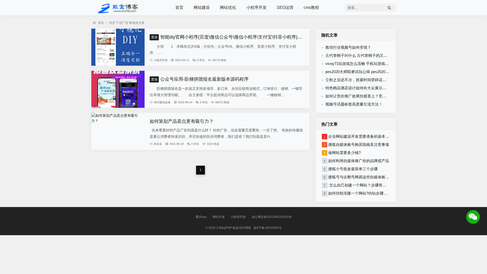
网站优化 (228, 7)
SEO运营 (285, 7)
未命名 (158, 143)
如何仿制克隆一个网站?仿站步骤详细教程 (363, 193)
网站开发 (219, 217)
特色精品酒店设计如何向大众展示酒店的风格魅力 (367, 88)
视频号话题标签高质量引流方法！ (353, 104)
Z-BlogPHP (224, 228)
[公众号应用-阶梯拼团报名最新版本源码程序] (118, 107)
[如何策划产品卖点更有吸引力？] (118, 121)
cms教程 (311, 7)
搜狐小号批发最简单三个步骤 (353, 169)
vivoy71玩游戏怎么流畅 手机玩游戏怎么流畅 (362, 63)
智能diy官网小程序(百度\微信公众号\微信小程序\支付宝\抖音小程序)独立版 (231, 37)
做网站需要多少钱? (344, 152)
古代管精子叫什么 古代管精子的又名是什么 (362, 55)
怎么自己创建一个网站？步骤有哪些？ (361, 185)
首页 (179, 7)
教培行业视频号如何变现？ (348, 47)
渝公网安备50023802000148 (272, 217)
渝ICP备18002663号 (267, 228)
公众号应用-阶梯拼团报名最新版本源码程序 (200, 79)
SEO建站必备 (162, 102)
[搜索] (389, 7)
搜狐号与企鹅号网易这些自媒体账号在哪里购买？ (370, 177)
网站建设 (202, 7)
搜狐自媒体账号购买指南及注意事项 (358, 144)
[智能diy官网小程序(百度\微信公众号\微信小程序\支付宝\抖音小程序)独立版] (118, 64)
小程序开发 (256, 7)
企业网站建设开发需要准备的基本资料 (360, 136)
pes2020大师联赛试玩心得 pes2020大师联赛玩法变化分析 (374, 72)
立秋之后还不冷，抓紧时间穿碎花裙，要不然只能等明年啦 (374, 80)
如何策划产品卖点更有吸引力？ (182, 121)
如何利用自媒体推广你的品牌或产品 (358, 161)
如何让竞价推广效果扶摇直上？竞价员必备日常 (365, 96)
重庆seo (201, 217)
